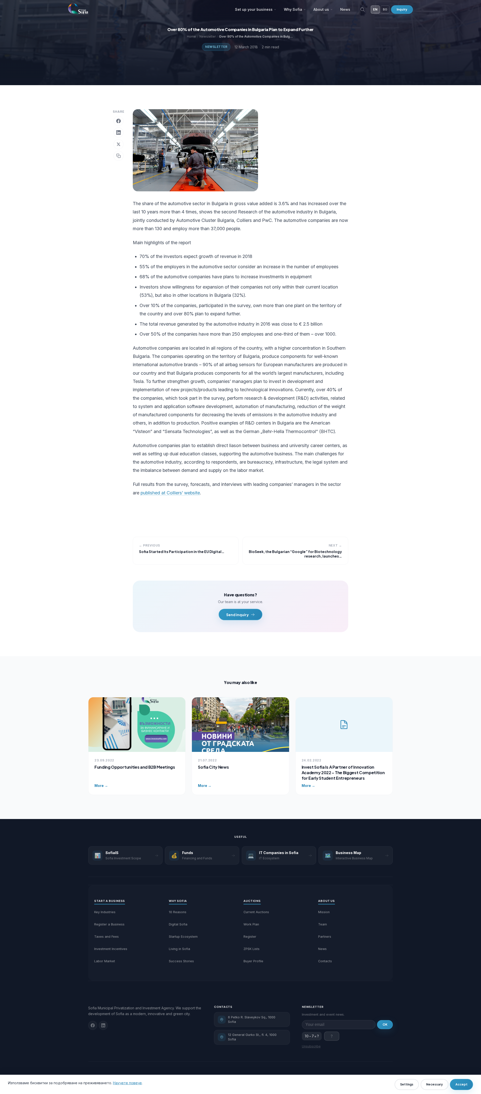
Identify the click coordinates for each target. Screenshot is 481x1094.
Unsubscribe (311, 1046)
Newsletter (216, 47)
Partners (324, 936)
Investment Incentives (110, 949)
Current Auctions (256, 912)
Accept (461, 1084)
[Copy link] (118, 156)
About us (321, 9)
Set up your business (254, 9)
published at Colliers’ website (170, 492)
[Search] (362, 9)
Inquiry (402, 9)
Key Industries (104, 912)
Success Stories (181, 961)
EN (375, 9)
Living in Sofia (179, 949)
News (345, 9)
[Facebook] (118, 121)
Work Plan (251, 924)
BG (385, 9)
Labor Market (104, 961)
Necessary (434, 1084)
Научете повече (127, 1083)
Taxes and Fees (106, 936)
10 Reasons (177, 912)
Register (250, 936)
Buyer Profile (253, 961)
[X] (118, 144)
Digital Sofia (178, 924)
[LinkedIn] (118, 132)
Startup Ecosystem (183, 936)
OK (385, 1024)
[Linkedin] (103, 1025)
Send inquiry (237, 614)
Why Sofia (293, 9)
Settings (406, 1084)
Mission (324, 912)
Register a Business (109, 924)
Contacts (325, 961)
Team (322, 924)
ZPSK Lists (252, 949)
